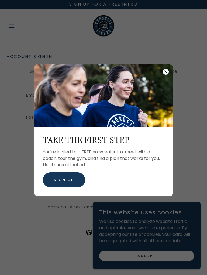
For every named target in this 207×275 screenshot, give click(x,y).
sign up (64, 180)
